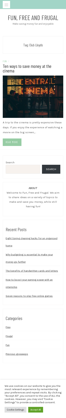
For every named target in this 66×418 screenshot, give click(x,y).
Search (10, 162)
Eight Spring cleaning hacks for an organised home (31, 242)
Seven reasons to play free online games (29, 296)
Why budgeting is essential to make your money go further (29, 258)
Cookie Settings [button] (15, 409)
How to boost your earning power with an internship (29, 283)
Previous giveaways (17, 354)
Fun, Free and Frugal (33, 17)
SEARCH (51, 169)
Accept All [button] (35, 409)
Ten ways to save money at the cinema (27, 68)
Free (8, 327)
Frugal (9, 336)
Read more (12, 142)
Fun (5, 61)
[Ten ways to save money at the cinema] (33, 96)
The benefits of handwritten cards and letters (32, 270)
